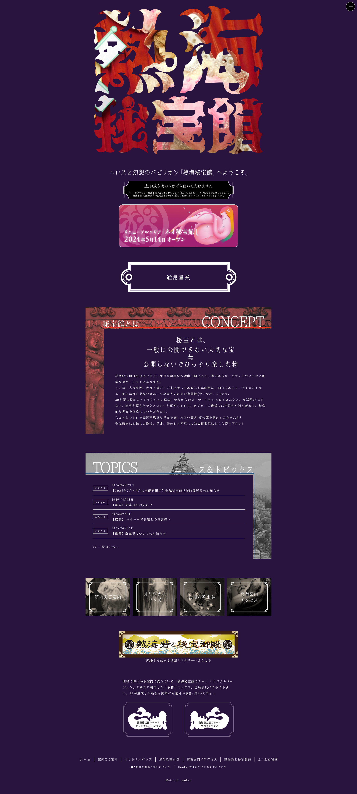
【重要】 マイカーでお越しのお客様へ (141, 516)
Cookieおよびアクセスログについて (202, 767)
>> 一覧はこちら (106, 547)
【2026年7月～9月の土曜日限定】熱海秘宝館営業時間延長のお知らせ (166, 488)
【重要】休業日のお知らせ (132, 502)
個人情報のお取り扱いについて (150, 767)
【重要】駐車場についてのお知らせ (139, 531)
